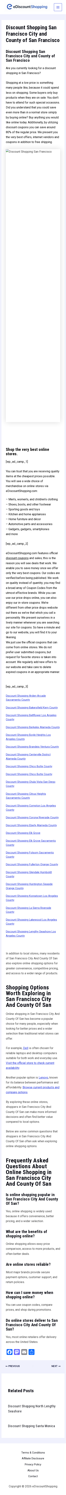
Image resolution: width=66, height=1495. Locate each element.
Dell (25, 1048)
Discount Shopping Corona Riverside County (32, 817)
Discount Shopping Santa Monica (31, 1426)
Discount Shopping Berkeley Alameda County (33, 727)
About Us (33, 1470)
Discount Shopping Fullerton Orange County (32, 864)
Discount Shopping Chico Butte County (29, 766)
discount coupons (17, 558)
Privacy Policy (33, 1464)
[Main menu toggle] (58, 7)
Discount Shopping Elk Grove (23, 833)
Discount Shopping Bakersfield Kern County (32, 707)
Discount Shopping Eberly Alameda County (31, 825)
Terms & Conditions (33, 1452)
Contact (33, 1476)
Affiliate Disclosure (33, 1458)
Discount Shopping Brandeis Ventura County (32, 746)
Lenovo (43, 1077)
